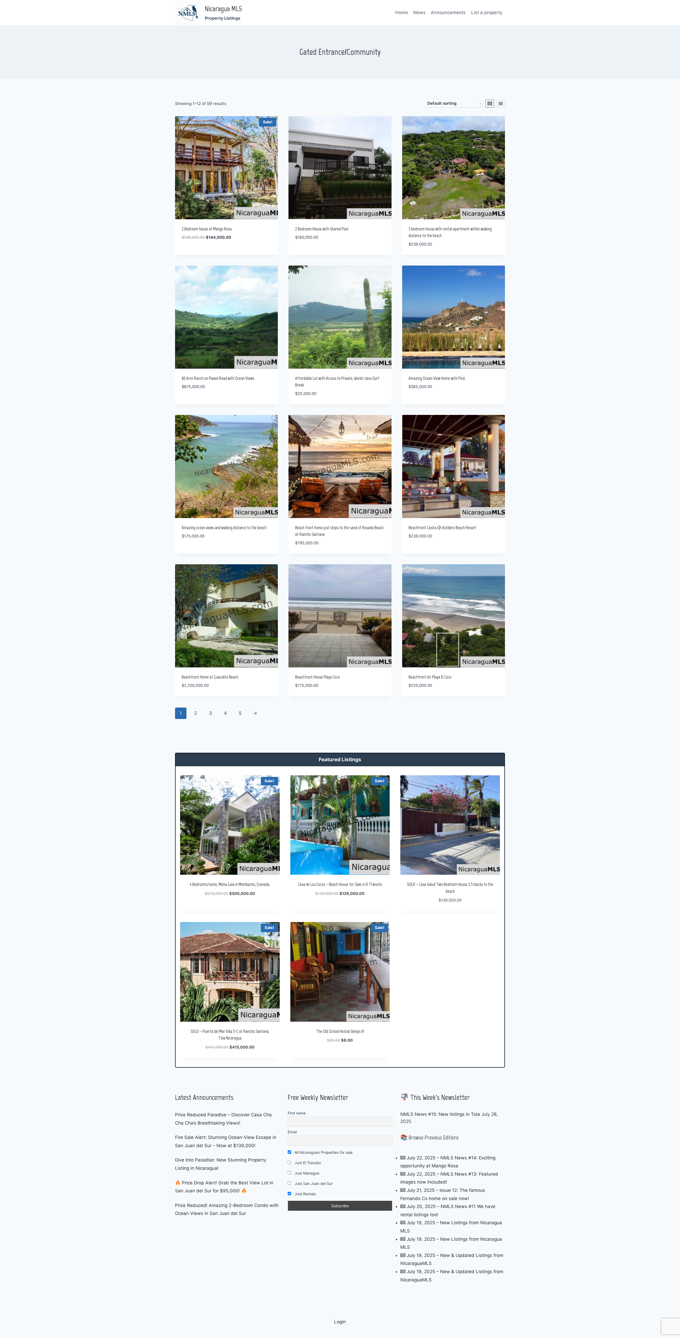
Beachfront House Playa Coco (317, 677)
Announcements (448, 12)
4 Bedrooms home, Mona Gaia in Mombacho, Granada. (230, 884)
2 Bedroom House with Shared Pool (321, 229)
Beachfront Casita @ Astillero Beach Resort (442, 527)
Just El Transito (307, 1162)
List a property (486, 12)
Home (401, 12)
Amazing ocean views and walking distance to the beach (224, 527)
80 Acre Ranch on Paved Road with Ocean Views (218, 378)
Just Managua (306, 1173)
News (419, 12)
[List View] (500, 104)
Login (340, 1321)
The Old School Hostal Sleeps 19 (340, 1031)
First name (297, 1113)
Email (292, 1132)
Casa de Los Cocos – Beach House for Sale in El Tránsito (340, 884)
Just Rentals (305, 1194)
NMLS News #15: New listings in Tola (440, 1114)
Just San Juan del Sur (313, 1183)
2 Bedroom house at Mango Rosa (207, 229)
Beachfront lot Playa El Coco (430, 677)
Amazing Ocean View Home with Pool (437, 378)
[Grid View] (490, 104)
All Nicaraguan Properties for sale (323, 1152)
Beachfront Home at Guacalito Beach (210, 677)
